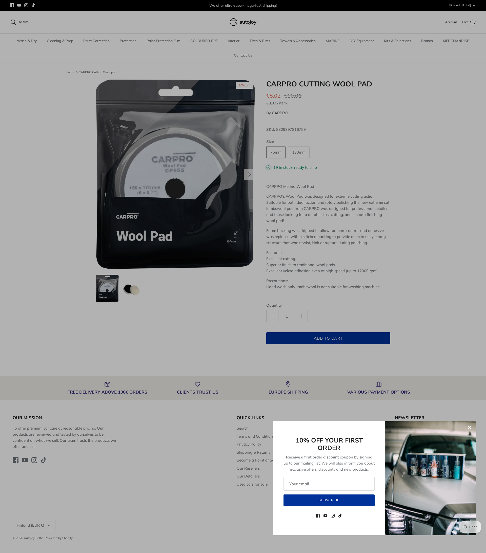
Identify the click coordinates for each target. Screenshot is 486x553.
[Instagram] (333, 516)
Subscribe (329, 500)
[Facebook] (318, 516)
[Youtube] (325, 516)
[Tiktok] (340, 516)
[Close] (469, 427)
